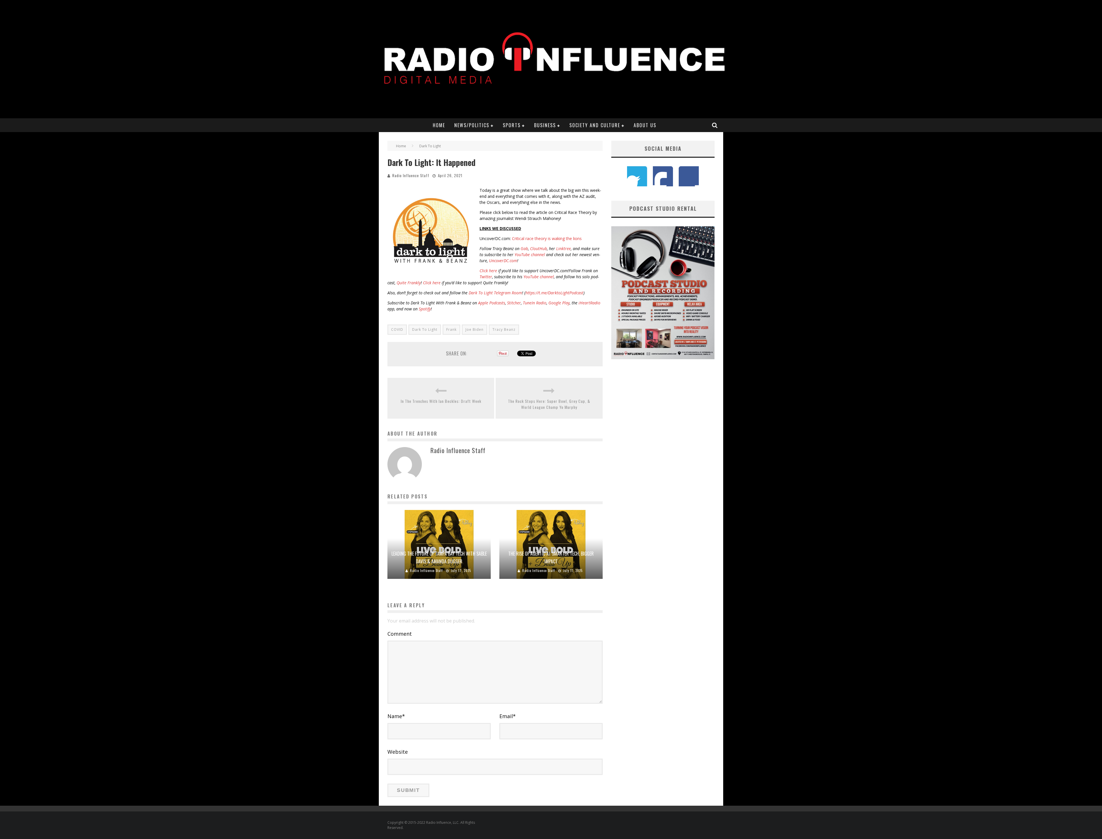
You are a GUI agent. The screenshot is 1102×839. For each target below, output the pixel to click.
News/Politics (471, 125)
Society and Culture (594, 125)
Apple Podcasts (491, 303)
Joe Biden (474, 329)
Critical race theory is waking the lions (547, 238)
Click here (488, 270)
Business (545, 125)
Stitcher (514, 303)
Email (507, 716)
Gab (524, 248)
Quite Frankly (409, 282)
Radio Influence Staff (410, 175)
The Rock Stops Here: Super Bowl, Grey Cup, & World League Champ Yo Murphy (549, 404)
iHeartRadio (589, 303)
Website (397, 751)
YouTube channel (530, 254)
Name (396, 716)
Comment (399, 633)
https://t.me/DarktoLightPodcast (554, 292)
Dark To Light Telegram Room (495, 292)
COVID (397, 329)
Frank (451, 329)
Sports (512, 125)
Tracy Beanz (503, 329)
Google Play (559, 303)
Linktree (563, 248)
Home (439, 125)
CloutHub (538, 248)
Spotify (425, 309)
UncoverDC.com (503, 260)
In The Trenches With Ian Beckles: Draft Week (441, 401)
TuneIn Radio (534, 303)
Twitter (486, 276)
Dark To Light (424, 329)
